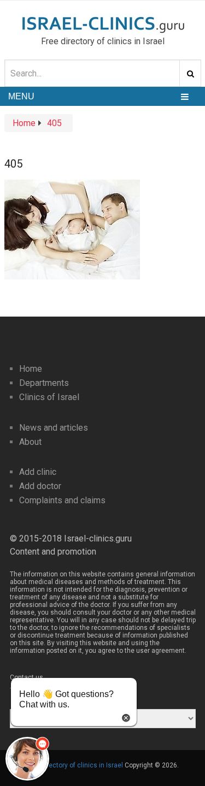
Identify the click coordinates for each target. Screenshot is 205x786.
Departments (44, 383)
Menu (21, 96)
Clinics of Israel (49, 397)
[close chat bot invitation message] (126, 717)
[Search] (190, 73)
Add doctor (40, 486)
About (30, 442)
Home (30, 369)
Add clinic (37, 472)
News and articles (53, 427)
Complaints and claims (62, 500)
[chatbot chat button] (27, 759)
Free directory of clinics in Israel (74, 765)
